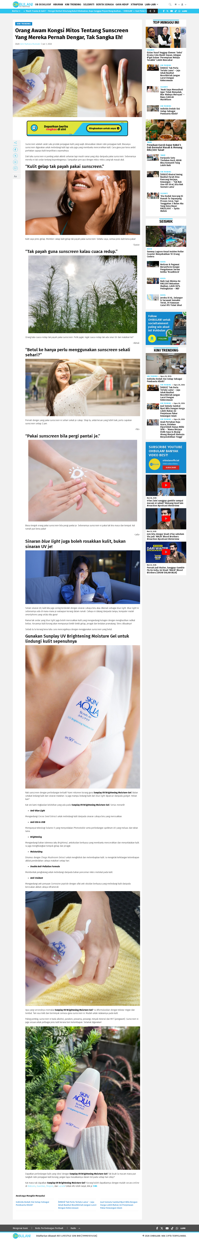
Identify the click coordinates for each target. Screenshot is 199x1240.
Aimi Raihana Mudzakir (30, 44)
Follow (163, 338)
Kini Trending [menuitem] (73, 4)
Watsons (32, 1186)
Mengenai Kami (20, 1228)
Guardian (41, 1186)
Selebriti (150, 50)
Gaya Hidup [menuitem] (122, 4)
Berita (149, 249)
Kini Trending (24, 24)
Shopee (49, 1186)
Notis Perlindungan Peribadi (49, 1228)
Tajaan (149, 142)
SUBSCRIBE (171, 467)
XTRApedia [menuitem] (137, 4)
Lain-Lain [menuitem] (150, 4)
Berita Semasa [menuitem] (105, 4)
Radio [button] (73, 1228)
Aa (15, 176)
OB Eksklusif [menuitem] (43, 4)
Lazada (61, 1186)
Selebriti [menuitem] (88, 4)
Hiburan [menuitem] (58, 4)
